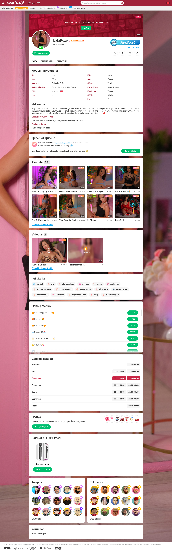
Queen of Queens (62, 143)
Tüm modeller (7, 8)
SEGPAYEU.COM (71, 544)
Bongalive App (79, 8)
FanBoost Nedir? (133, 47)
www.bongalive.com (29, 544)
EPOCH (61, 544)
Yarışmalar (64, 8)
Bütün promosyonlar (48, 8)
